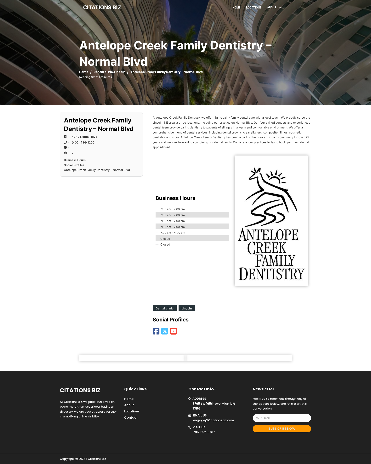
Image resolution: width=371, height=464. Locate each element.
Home (236, 7)
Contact (131, 417)
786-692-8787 (204, 432)
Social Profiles (74, 165)
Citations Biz (80, 390)
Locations (253, 7)
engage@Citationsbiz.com (213, 420)
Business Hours (75, 160)
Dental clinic (103, 72)
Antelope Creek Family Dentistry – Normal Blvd (97, 170)
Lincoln (119, 72)
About (129, 405)
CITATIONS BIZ (102, 7)
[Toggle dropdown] (279, 7)
